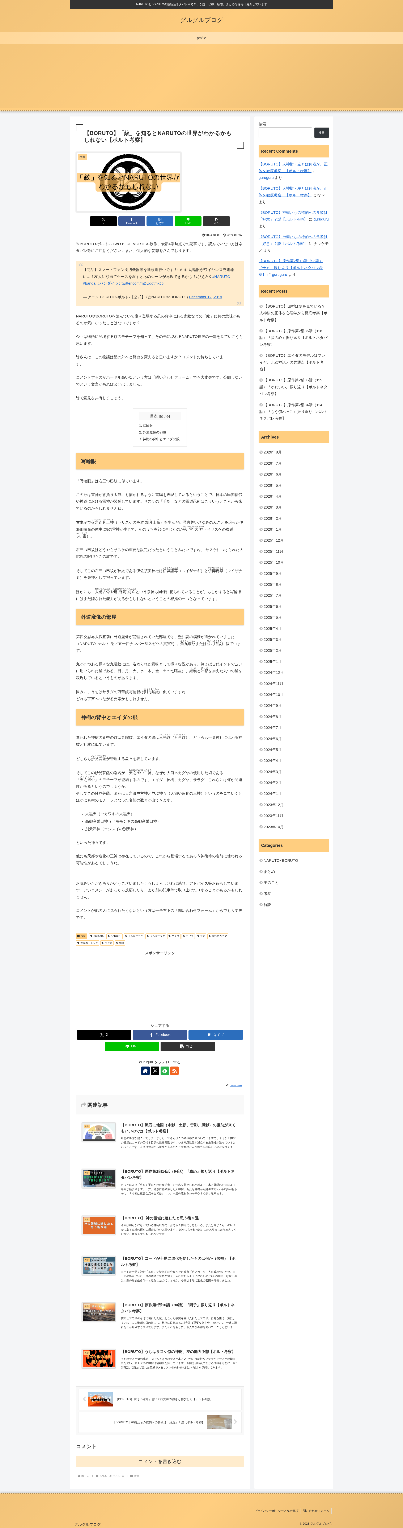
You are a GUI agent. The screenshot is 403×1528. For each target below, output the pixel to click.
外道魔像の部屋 (155, 432)
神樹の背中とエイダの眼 (162, 439)
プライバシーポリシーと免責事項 (276, 1510)
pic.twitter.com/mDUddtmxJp (140, 283)
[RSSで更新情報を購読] (174, 1071)
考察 (83, 936)
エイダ (175, 936)
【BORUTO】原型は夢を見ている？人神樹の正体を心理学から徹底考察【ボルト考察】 (293, 313)
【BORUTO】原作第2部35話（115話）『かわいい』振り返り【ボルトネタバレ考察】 (293, 387)
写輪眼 (148, 425)
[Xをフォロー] (155, 1071)
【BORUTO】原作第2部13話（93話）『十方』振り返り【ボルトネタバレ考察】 (291, 268)
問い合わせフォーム (316, 1510)
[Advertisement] (201, 78)
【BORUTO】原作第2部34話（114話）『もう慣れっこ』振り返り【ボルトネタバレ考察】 (293, 412)
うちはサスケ (135, 936)
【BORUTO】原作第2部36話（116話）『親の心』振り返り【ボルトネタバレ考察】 (293, 338)
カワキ (190, 936)
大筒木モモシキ (89, 942)
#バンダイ (106, 283)
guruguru (266, 178)
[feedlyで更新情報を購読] (165, 1071)
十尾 (202, 936)
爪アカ (108, 942)
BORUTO (98, 936)
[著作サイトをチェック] (145, 1071)
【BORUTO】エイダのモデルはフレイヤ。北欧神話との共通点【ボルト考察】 (292, 362)
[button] (216, 221)
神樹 (121, 942)
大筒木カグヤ (219, 936)
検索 (262, 124)
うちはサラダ (157, 936)
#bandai (89, 283)
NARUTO (116, 936)
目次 (154, 416)
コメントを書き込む (160, 1461)
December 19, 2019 (205, 297)
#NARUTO (221, 277)
